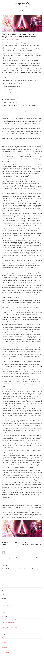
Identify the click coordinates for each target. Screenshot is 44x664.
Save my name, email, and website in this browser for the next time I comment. (21, 602)
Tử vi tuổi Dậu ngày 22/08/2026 (9, 624)
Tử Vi (3, 649)
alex (13, 39)
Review (18, 39)
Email (3, 594)
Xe (2, 655)
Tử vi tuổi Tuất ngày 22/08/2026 (9, 622)
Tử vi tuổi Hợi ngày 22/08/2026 (9, 619)
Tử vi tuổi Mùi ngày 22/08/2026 (9, 629)
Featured (4, 639)
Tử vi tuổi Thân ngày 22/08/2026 (9, 627)
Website (4, 598)
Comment (4, 571)
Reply (3, 561)
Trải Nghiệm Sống (22, 3)
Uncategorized (5, 652)
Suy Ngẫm (4, 647)
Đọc (3, 637)
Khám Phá (4, 642)
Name (3, 590)
